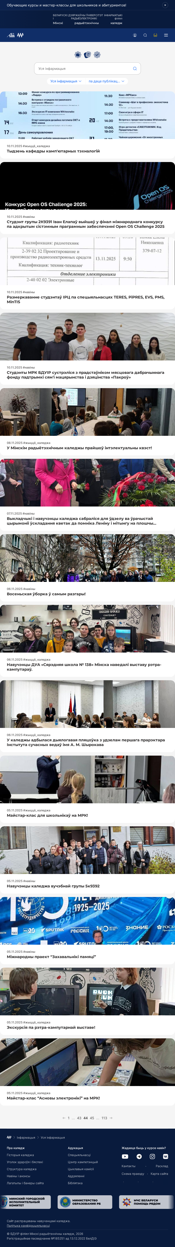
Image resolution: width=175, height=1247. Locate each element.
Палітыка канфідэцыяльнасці (28, 1225)
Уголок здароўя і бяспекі (25, 1162)
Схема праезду (133, 1173)
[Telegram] (139, 1157)
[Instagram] (152, 1157)
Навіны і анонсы (18, 1176)
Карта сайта (159, 1173)
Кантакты (129, 1166)
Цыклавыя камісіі (81, 1169)
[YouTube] (125, 1157)
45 (92, 1118)
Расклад (162, 1166)
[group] (63, 1202)
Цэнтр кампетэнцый (83, 1162)
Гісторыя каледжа (20, 1155)
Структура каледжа (21, 1169)
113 (104, 1118)
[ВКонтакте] (165, 1157)
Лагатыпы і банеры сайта (25, 1183)
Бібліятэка (75, 1183)
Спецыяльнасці (79, 1155)
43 (79, 1118)
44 (85, 1118)
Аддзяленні (76, 1176)
